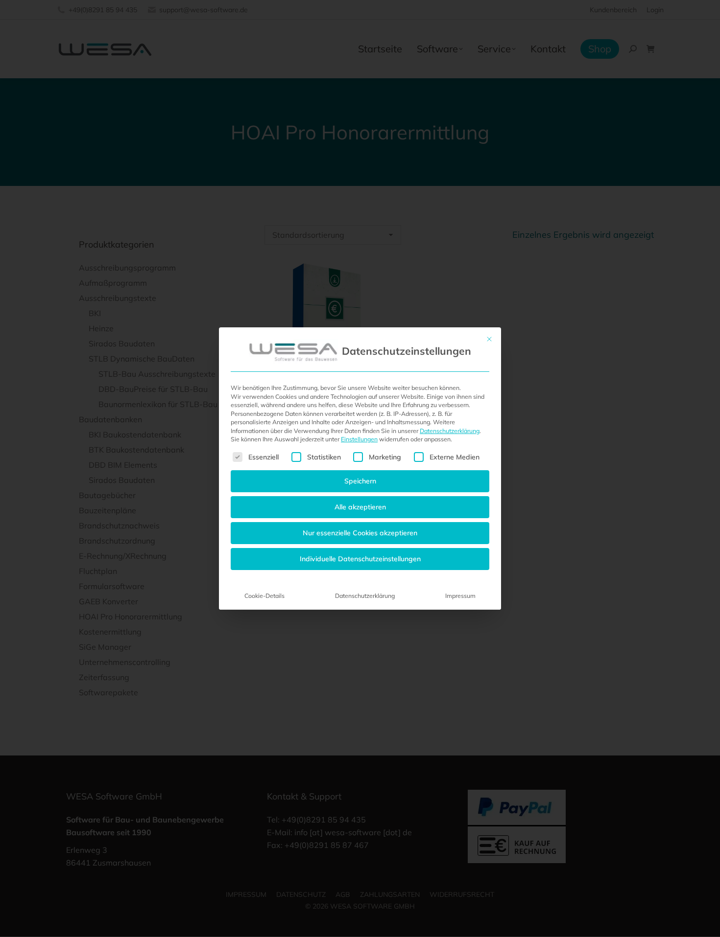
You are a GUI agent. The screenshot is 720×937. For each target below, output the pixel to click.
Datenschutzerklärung (450, 430)
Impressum (460, 595)
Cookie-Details (264, 595)
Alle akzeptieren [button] (360, 507)
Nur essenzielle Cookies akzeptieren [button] (360, 532)
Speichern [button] (360, 481)
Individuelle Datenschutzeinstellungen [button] (360, 558)
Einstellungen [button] (359, 439)
